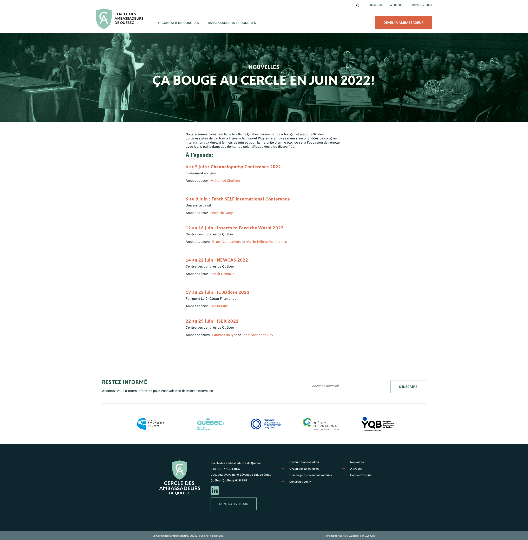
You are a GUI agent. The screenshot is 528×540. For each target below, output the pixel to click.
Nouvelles (375, 5)
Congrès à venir (300, 481)
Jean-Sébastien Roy (257, 335)
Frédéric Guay (221, 213)
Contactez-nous (421, 5)
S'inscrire (408, 387)
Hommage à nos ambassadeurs (310, 475)
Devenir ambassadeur (404, 23)
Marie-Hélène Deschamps (266, 242)
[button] (357, 5)
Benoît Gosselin (222, 274)
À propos (396, 5)
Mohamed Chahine (225, 181)
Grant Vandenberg (227, 242)
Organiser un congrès (178, 23)
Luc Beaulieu (220, 306)
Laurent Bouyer (224, 335)
